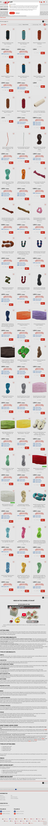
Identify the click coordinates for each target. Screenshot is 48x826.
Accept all (12, 13)
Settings (17, 13)
